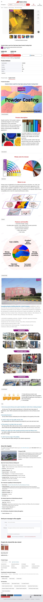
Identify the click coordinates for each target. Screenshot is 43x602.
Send (9, 536)
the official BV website (25, 447)
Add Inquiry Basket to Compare (21, 40)
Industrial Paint (3, 564)
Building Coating (4, 578)
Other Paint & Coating (18, 7)
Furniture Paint (19, 578)
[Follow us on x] (35, 595)
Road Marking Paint (35, 567)
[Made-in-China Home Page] (21, 2)
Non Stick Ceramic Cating (5, 565)
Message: (5, 527)
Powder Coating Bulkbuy (6, 590)
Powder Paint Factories (5, 583)
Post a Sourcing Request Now (30, 536)
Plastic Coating (11, 578)
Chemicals (5, 7)
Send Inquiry (11, 55)
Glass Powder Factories (15, 583)
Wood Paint (16, 484)
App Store (4, 595)
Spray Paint (23, 567)
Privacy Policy (38, 599)
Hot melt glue (24, 564)
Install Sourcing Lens (6, 596)
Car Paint (33, 564)
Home (2, 7)
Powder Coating (14, 567)
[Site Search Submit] (28, 5)
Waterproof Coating (25, 484)
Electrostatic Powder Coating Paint (20, 585)
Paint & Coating (11, 7)
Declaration (32, 599)
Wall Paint (13, 565)
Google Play (10, 595)
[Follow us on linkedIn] (30, 596)
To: (6, 525)
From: (6, 522)
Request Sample (17, 57)
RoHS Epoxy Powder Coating (33, 588)
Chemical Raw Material (15, 564)
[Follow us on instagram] (37, 595)
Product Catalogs (16, 561)
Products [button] (10, 4)
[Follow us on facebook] (34, 595)
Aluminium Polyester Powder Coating (8, 588)
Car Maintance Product (35, 565)
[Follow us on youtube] (39, 595)
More (2, 592)
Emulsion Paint (10, 484)
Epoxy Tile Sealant (4, 567)
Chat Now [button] (32, 55)
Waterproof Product (25, 565)
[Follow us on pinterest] (40, 595)
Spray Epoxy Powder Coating (32, 585)
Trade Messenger (17, 595)
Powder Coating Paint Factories (7, 585)
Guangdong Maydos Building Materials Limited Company (13, 47)
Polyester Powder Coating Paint (21, 588)
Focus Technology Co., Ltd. (14, 599)
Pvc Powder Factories (25, 583)
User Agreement (27, 599)
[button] (1, 1)
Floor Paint (20, 484)
